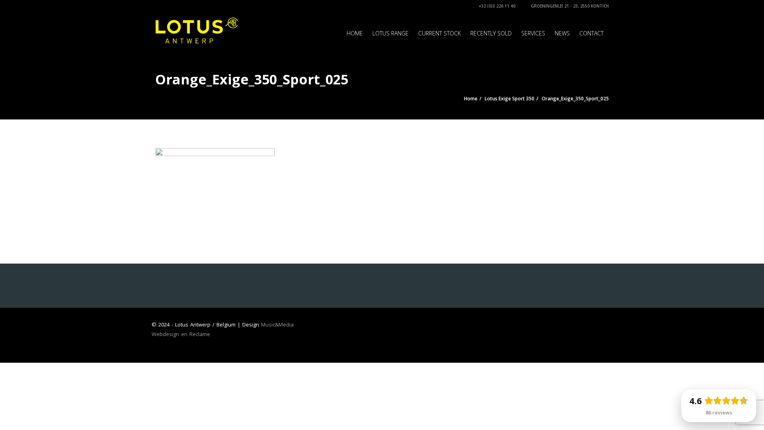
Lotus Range (390, 33)
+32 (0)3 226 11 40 (496, 6)
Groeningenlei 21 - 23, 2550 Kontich (569, 6)
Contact (591, 33)
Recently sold (491, 33)
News (562, 33)
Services (533, 33)
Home (355, 33)
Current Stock (439, 33)
